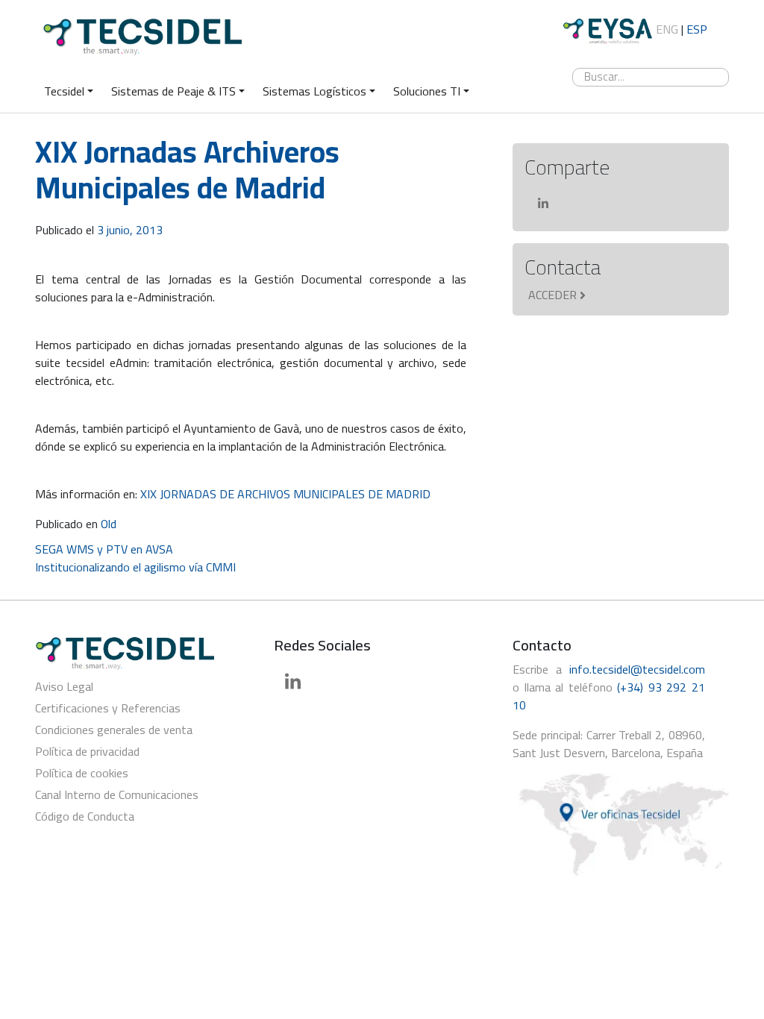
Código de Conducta (84, 816)
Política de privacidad (87, 751)
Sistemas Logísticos (314, 91)
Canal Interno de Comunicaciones (116, 794)
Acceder (552, 294)
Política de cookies (81, 773)
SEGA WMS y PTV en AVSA (104, 549)
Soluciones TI (426, 91)
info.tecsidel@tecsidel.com (637, 669)
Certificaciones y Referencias (108, 708)
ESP (696, 29)
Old (108, 523)
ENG (667, 29)
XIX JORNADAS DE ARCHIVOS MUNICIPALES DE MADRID (285, 494)
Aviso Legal (64, 686)
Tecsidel (64, 91)
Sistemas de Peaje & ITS (173, 91)
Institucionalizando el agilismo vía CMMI (135, 567)
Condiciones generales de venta (113, 729)
